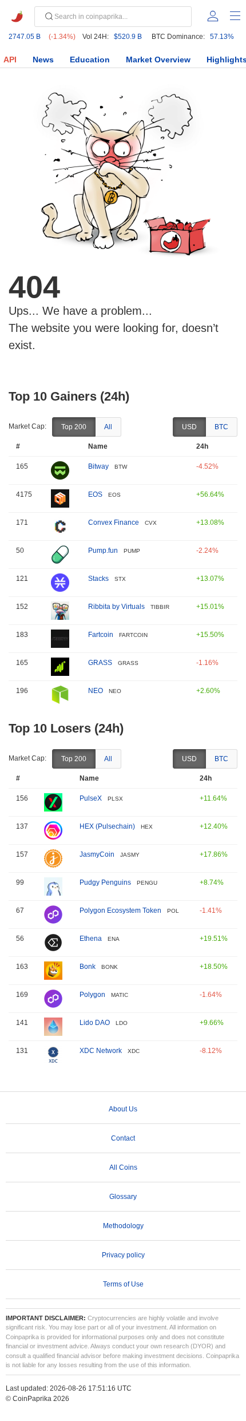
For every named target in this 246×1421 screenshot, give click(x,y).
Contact (123, 1138)
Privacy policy (123, 1255)
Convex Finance (113, 522)
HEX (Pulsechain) (107, 826)
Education (90, 59)
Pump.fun (103, 551)
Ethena (91, 939)
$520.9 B (128, 37)
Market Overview (158, 59)
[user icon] (212, 16)
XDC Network (101, 1051)
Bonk (88, 967)
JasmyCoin (97, 854)
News (43, 59)
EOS (95, 494)
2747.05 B (25, 37)
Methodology (123, 1226)
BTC (221, 427)
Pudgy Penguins (105, 882)
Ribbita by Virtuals (116, 607)
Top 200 (73, 427)
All (108, 427)
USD (189, 427)
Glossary (123, 1197)
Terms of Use (123, 1284)
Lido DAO (95, 1023)
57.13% (222, 37)
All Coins (123, 1167)
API (10, 59)
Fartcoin (100, 635)
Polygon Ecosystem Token (120, 911)
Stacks (98, 579)
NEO (95, 691)
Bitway (98, 466)
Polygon (92, 995)
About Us (123, 1109)
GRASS (100, 663)
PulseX (91, 798)
